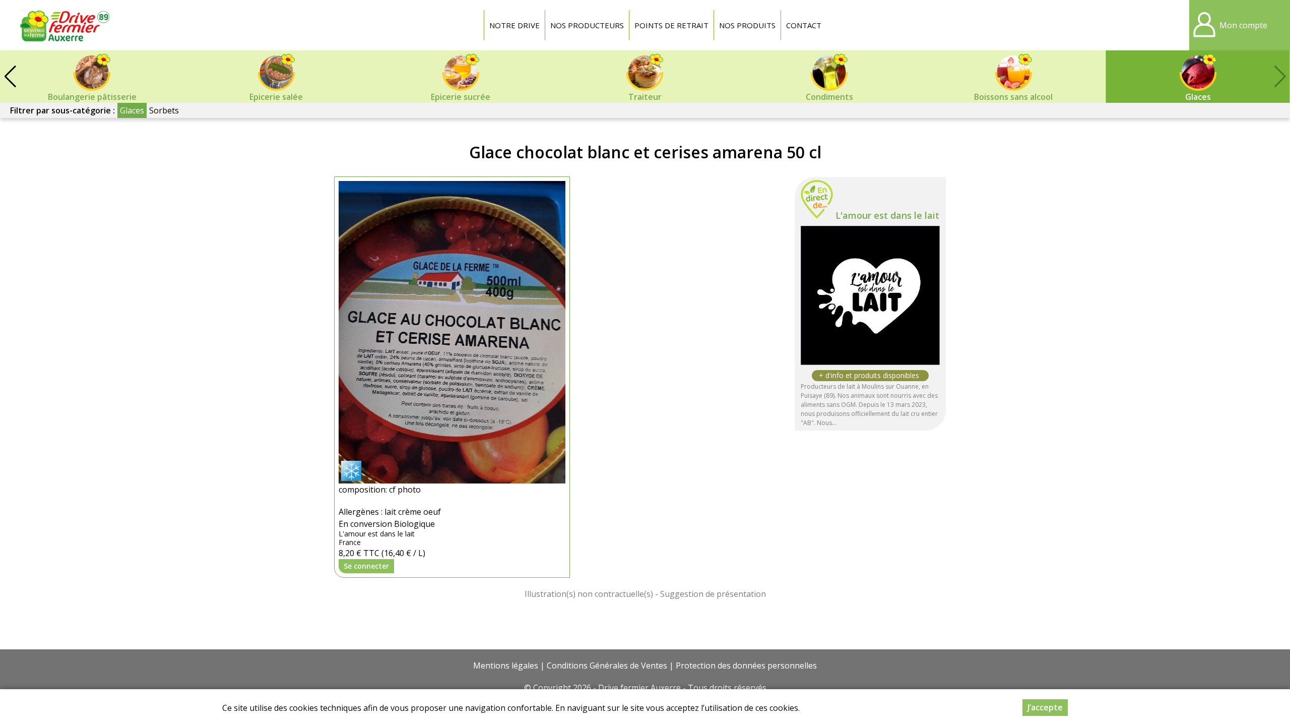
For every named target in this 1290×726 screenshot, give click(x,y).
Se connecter (366, 566)
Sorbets (164, 110)
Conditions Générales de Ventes (607, 665)
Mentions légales (505, 665)
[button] (10, 76)
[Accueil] (65, 25)
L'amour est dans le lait (887, 215)
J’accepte (1045, 707)
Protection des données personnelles (746, 665)
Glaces (132, 110)
